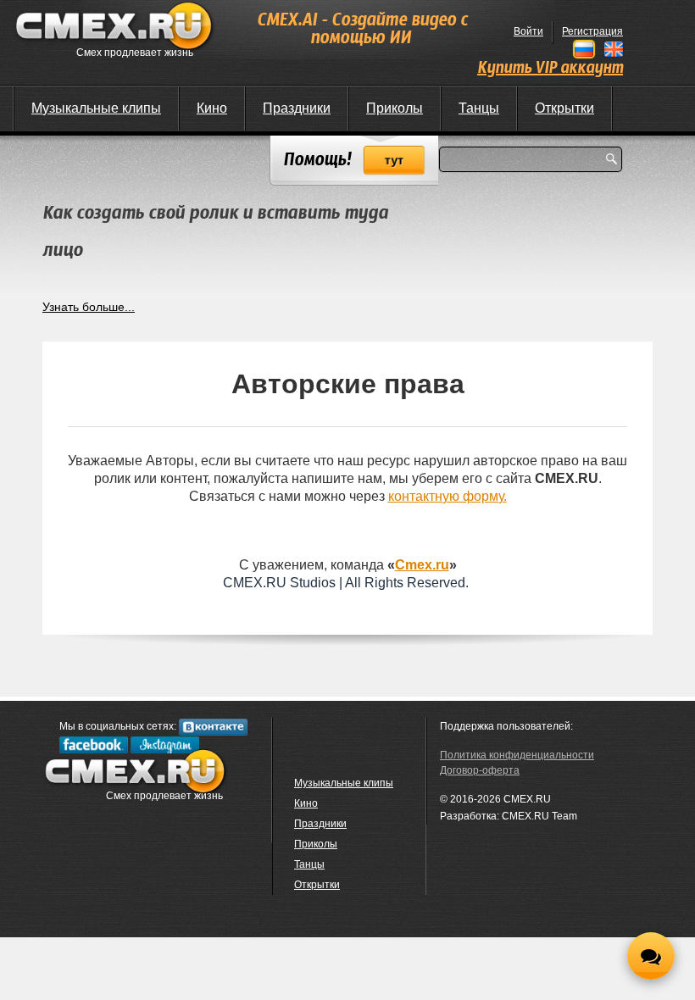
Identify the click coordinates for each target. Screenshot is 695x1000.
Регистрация (592, 31)
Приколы (394, 108)
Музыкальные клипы (96, 108)
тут (394, 160)
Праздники (297, 108)
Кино (212, 108)
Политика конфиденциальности (517, 755)
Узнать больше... (88, 307)
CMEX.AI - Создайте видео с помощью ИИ (362, 29)
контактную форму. (447, 496)
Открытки (564, 108)
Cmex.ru (422, 565)
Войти (528, 31)
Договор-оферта (480, 770)
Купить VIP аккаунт (550, 68)
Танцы (479, 108)
